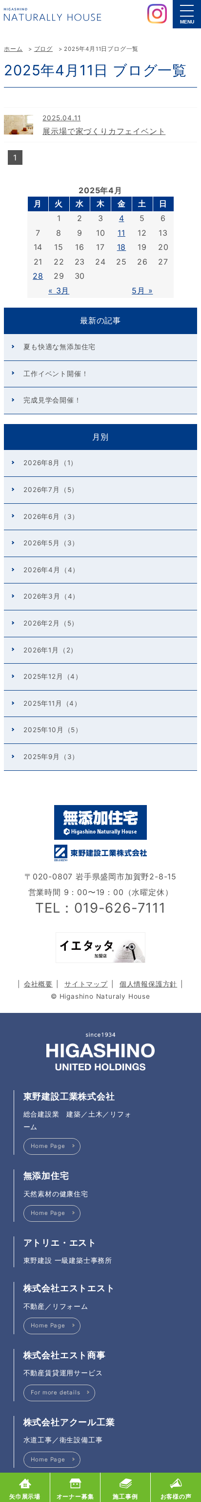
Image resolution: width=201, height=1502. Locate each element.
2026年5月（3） (51, 543)
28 (38, 276)
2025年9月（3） (51, 757)
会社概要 (38, 984)
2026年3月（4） (51, 596)
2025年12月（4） (52, 676)
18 (121, 247)
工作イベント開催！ (55, 374)
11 (121, 233)
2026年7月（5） (51, 489)
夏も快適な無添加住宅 (59, 347)
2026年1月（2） (50, 650)
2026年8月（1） (50, 463)
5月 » (142, 290)
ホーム (13, 48)
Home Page (48, 1146)
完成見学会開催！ (52, 400)
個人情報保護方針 (148, 984)
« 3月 (58, 290)
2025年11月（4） (52, 703)
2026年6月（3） (51, 516)
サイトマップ (86, 984)
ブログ (43, 48)
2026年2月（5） (51, 623)
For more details (55, 1392)
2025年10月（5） (52, 730)
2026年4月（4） (51, 570)
